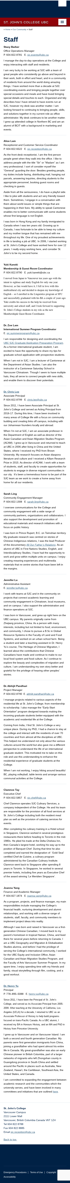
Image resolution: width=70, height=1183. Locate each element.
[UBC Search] (62, 4)
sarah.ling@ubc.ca (37, 501)
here (55, 1091)
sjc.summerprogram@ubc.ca (23, 333)
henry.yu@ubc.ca (38, 993)
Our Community (19, 29)
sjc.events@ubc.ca (38, 54)
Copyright (51, 1172)
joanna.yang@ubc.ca (39, 895)
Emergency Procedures (15, 1172)
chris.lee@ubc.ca (37, 399)
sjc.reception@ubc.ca (39, 148)
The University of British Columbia (26, 7)
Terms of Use (36, 1172)
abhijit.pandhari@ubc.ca (40, 693)
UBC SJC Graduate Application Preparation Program (33, 342)
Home (7, 29)
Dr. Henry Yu (11, 986)
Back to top (10, 1139)
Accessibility (10, 1177)
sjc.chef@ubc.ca (36, 797)
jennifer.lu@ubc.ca (17, 587)
